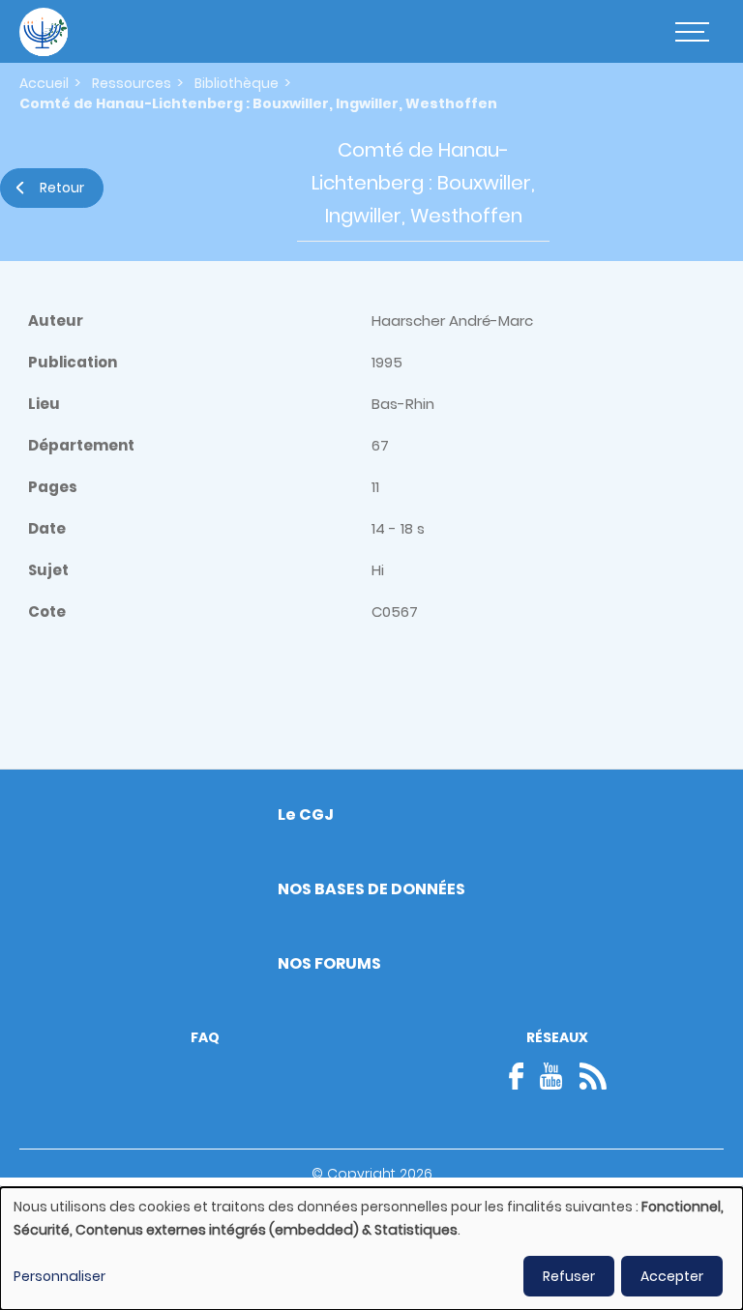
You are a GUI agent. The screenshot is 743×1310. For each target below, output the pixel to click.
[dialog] (371, 1248)
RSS (593, 1076)
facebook (522, 1076)
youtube (551, 1076)
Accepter (671, 1276)
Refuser (569, 1276)
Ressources (131, 83)
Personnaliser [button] (59, 1276)
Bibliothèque (236, 83)
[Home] (43, 32)
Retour (62, 187)
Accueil (44, 83)
